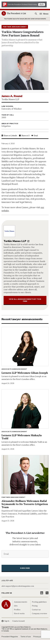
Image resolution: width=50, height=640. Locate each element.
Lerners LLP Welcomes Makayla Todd (22, 436)
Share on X (25, 135)
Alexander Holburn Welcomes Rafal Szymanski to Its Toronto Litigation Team (25, 504)
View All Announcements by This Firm (25, 300)
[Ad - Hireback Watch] (24, 4)
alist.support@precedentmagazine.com (18, 586)
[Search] (36, 14)
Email (36, 135)
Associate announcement (14, 369)
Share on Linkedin (10, 135)
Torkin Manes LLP (15, 241)
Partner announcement (13, 497)
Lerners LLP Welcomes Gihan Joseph (25, 372)
